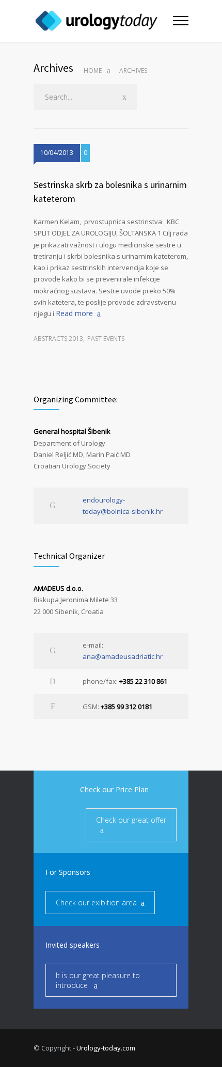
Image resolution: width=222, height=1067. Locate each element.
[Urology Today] (103, 21)
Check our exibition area (96, 902)
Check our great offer (131, 820)
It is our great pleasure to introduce (98, 980)
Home (93, 70)
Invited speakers (72, 945)
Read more (74, 313)
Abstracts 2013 (58, 338)
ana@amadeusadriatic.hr (123, 656)
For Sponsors (67, 872)
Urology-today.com (105, 1048)
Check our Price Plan (114, 789)
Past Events (105, 338)
